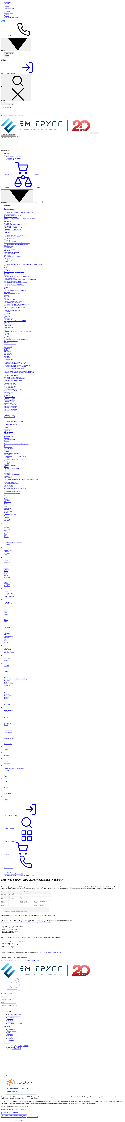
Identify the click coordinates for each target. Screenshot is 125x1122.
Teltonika (6, 445)
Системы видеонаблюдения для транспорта (16, 276)
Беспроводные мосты (10, 439)
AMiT (5, 531)
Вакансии (7, 10)
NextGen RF (7, 649)
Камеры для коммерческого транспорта (15, 282)
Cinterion (6, 551)
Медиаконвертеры (9, 383)
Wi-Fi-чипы (7, 325)
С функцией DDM (9, 415)
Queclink (6, 451)
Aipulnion (7, 527)
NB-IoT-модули (8, 318)
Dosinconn (7, 562)
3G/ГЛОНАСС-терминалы (11, 453)
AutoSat (6, 471)
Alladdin (37, 960)
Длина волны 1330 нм (10, 409)
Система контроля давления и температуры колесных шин (21, 479)
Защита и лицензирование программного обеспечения (20, 218)
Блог (5, 5)
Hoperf (6, 330)
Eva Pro (6, 575)
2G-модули (7, 316)
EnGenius (6, 438)
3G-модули (7, 314)
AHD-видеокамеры (9, 278)
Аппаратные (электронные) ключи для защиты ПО (19, 372)
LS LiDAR (7, 627)
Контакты (7, 153)
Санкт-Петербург (9, 53)
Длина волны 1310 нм (10, 407)
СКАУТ (6, 782)
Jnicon (6, 620)
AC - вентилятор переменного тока (14, 378)
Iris (5, 609)
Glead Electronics (9, 596)
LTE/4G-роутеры (9, 238)
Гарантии (10, 1019)
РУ (2, 60)
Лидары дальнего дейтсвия (12, 302)
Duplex (6, 412)
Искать (3, 87)
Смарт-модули (8, 319)
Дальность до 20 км (9, 401)
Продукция (7, 1011)
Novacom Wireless (9, 652)
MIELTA (6, 634)
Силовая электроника (10, 217)
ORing (6, 660)
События (6, 6)
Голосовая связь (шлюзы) (11, 252)
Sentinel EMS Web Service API (12, 960)
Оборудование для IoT (10, 226)
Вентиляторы (8, 221)
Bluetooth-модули (9, 324)
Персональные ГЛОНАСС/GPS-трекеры (15, 456)
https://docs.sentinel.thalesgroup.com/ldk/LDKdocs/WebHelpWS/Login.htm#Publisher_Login (26, 922)
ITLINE (6, 614)
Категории (4, 957)
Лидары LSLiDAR (9, 299)
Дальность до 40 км (9, 403)
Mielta (5, 470)
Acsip (5, 328)
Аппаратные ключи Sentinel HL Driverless (16, 362)
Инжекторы (7, 519)
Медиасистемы (8, 485)
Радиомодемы (8, 247)
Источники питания (10, 420)
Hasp (28, 960)
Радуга (6, 776)
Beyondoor (7, 500)
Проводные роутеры (10, 241)
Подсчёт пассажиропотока (11, 483)
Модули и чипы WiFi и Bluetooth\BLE (15, 321)
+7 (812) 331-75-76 (23, 1046)
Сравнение (23, 187)
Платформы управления (11, 259)
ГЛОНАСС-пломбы (10, 465)
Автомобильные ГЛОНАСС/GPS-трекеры (16, 444)
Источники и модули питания (13, 224)
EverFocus (7, 270)
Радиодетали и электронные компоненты (16, 339)
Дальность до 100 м (9, 397)
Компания (7, 1026)
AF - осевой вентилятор (11, 375)
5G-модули (7, 311)
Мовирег (6, 265)
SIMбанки (7, 258)
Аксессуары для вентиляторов (13, 380)
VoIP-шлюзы (7, 255)
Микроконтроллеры (10, 344)
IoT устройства (8, 432)
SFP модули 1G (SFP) (10, 384)
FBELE (6, 583)
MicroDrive (7, 509)
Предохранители (9, 359)
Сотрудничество (9, 8)
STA (5, 682)
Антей (6, 497)
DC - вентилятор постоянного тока (14, 377)
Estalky (6, 574)
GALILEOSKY (8, 448)
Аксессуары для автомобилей (12, 305)
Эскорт (6, 800)
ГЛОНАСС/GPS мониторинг (12, 229)
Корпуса (6, 517)
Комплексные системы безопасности (15, 307)
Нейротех (7, 269)
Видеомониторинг (9, 214)
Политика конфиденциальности (10, 1112)
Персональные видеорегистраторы (14, 272)
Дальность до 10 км (9, 400)
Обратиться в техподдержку (15, 156)
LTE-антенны (8, 511)
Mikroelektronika (8, 636)
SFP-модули (7, 223)
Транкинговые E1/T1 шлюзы (12, 256)
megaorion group (19, 1120)
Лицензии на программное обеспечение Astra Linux (19, 371)
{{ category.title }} (9, 104)
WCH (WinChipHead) (10, 710)
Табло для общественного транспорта (15, 488)
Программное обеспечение (12, 220)
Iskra (5, 506)
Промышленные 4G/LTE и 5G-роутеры (15, 235)
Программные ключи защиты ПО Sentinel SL (17, 365)
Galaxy (6, 591)
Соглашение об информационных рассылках (14, 1114)
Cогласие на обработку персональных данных (14, 1115)
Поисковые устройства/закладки (13, 459)
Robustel (6, 261)
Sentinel (6, 677)
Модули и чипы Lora (10, 327)
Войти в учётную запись (8, 73)
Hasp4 (33, 960)
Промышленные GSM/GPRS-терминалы (16, 244)
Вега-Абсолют (8, 425)
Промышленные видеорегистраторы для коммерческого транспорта (24, 264)
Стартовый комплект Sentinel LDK (14, 368)
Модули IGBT (8, 347)
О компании (7, 2)
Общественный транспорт (11, 230)
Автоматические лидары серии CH (14, 301)
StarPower (7, 348)
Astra (5, 534)
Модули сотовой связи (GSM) (12, 310)
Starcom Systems (8, 683)
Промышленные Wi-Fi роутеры (13, 236)
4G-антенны (7, 508)
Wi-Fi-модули (8, 322)
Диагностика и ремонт (14, 158)
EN (5, 60)
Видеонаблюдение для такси (12, 281)
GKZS (6, 595)
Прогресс (7, 333)
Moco (5, 639)
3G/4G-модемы (8, 246)
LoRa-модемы (8, 429)
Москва (7, 55)
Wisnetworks (7, 712)
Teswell (6, 267)
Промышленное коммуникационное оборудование (19, 212)
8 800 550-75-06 (16, 1047)
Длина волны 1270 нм (10, 406)
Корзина (22, 174)
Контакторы (7, 351)
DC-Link (6, 356)
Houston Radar (8, 603)
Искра (6, 749)
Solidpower (7, 680)
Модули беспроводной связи (12, 215)
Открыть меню (94, 132)
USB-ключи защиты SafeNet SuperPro (15, 366)
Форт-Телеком (8, 447)
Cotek (5, 554)
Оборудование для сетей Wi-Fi (13, 227)
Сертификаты (8, 11)
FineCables (7, 584)
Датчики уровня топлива (11, 468)
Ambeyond (7, 529)
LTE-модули (7, 313)
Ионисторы (7, 357)
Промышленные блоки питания (13, 421)
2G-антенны (7, 495)
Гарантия (6, 14)
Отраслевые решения (13, 1016)
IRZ (5, 611)
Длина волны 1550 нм (10, 410)
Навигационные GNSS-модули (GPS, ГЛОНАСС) (18, 331)
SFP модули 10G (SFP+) (11, 386)
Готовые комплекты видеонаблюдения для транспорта (20, 279)
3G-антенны (7, 502)
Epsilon (6, 571)
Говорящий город (9, 738)
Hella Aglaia (7, 602)
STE (5, 686)
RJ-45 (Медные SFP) (10, 387)
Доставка (6, 16)
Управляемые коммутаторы (12, 493)
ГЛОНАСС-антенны (10, 514)
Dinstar (6, 560)
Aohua (6, 532)
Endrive (6, 568)
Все (2, 104)
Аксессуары (7, 232)
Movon (6, 642)
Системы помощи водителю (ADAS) (15, 290)
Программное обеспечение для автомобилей (17, 304)
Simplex (6, 414)
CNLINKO (7, 553)
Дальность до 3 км (9, 398)
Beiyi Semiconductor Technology (13, 542)
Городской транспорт (10, 482)
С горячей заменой (9, 417)
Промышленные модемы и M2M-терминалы (17, 243)
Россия (3, 50)
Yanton (6, 717)
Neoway (6, 336)
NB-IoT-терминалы (9, 249)
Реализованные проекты (11, 17)
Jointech (6, 467)
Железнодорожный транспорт (12, 491)
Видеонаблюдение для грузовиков (14, 285)
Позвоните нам (8, 868)
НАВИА (6, 334)
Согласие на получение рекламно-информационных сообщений (19, 1117)
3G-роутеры (7, 240)
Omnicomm (7, 473)
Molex (6, 640)
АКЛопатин (7, 723)
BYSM (6, 350)
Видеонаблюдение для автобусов (13, 284)
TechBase (6, 694)
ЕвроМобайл (8, 476)
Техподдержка (8, 155)
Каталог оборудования (14, 1014)
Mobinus (6, 637)
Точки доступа (8, 436)
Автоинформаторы (9, 486)
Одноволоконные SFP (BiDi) (12, 389)
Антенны (7, 342)
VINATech (7, 704)
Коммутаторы (8, 250)
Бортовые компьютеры (10, 490)
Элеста (6, 275)
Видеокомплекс (8, 732)
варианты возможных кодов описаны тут (49, 952)
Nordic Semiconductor (10, 651)
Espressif (6, 572)
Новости (6, 3)
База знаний (10, 159)
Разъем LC (7, 395)
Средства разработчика (11, 341)
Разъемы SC (7, 394)
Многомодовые (8, 392)
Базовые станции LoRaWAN (12, 424)
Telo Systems (7, 695)
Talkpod (6, 692)
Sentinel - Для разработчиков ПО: (17, 957)
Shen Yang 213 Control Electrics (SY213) (15, 679)
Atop (5, 535)
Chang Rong (7, 550)
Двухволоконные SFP (10, 390)
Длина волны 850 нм (10, 404)
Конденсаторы (8, 354)
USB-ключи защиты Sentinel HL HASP (15, 363)
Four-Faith (7, 586)
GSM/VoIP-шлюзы (9, 253)
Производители (8, 13)
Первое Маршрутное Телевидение (14, 768)
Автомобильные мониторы (12, 293)
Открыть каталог (9, 828)
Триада (6, 499)
